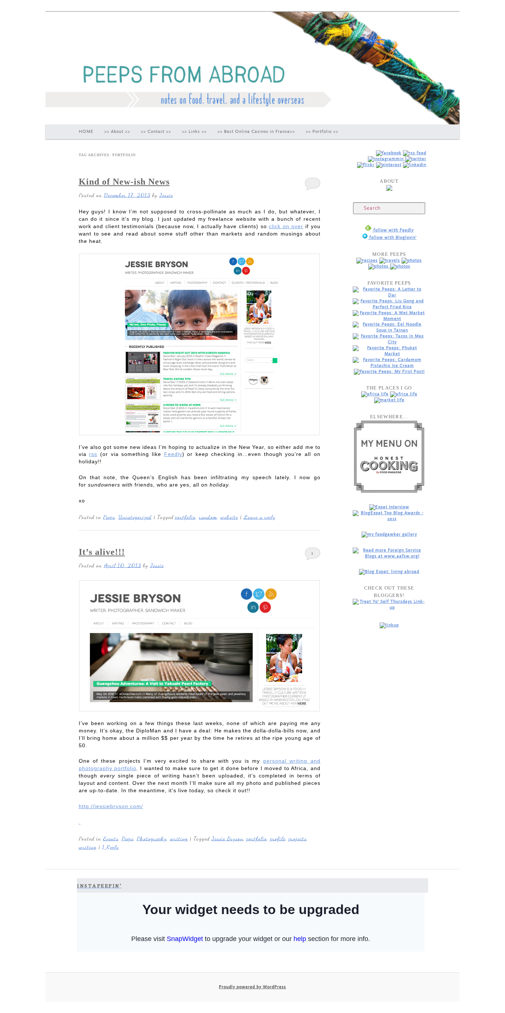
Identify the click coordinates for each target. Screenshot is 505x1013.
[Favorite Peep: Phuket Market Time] (389, 353)
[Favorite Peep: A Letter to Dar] (389, 295)
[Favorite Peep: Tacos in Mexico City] (389, 342)
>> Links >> (194, 131)
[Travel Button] (389, 260)
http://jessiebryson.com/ (111, 806)
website (229, 517)
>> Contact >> (156, 131)
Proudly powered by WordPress (252, 987)
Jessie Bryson (227, 838)
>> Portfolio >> (322, 131)
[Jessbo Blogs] (414, 153)
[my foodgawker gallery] (389, 534)
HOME (86, 131)
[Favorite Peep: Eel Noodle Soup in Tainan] (389, 330)
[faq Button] (400, 266)
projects (297, 838)
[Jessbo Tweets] (415, 159)
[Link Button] (379, 266)
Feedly (173, 454)
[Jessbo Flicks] (365, 164)
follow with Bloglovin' (392, 237)
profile (277, 838)
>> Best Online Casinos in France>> (256, 131)
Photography (152, 838)
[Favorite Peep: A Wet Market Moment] (389, 318)
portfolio (185, 517)
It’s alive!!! (102, 552)
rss (93, 454)
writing (179, 838)
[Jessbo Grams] (386, 159)
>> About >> (117, 131)
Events (110, 838)
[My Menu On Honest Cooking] (389, 491)
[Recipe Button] (367, 260)
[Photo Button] (411, 260)
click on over (286, 226)
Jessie (166, 195)
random (208, 517)
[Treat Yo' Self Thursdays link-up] (389, 607)
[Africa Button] (375, 394)
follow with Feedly (393, 230)
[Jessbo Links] (414, 164)
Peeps (109, 517)
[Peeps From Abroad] (388, 153)
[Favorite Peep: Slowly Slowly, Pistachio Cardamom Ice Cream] (389, 365)
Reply (110, 847)
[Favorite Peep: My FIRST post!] (389, 371)
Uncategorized (135, 517)
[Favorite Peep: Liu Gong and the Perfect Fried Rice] (389, 307)
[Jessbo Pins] (388, 164)
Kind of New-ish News (124, 181)
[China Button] (403, 394)
